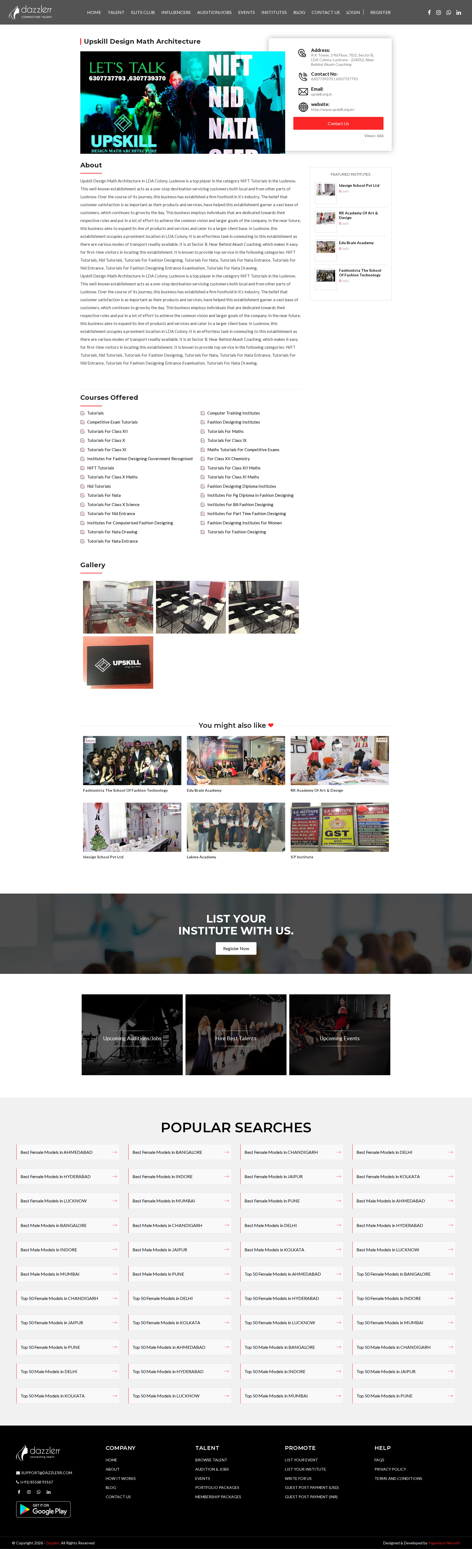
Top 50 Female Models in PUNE (50, 1347)
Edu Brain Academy (356, 243)
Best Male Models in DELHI (270, 1225)
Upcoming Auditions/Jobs (132, 1038)
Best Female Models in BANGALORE (167, 1152)
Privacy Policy (390, 1469)
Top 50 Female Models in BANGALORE (393, 1273)
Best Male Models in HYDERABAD (389, 1225)
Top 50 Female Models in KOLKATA (166, 1322)
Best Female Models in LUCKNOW (53, 1200)
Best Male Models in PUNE (158, 1273)
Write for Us (298, 1478)
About (113, 1469)
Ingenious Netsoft (444, 1543)
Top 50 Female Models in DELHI (162, 1298)
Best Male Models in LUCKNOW (387, 1249)
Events (202, 1478)
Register (380, 12)
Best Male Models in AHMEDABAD (390, 1200)
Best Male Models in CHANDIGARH (167, 1225)
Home (111, 1460)
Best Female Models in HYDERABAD (55, 1176)
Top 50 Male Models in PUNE (384, 1395)
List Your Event (301, 1460)
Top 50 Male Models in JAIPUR (385, 1371)
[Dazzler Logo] (30, 12)
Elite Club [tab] (143, 12)
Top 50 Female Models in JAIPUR (51, 1322)
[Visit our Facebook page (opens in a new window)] (429, 12)
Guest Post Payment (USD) (312, 1487)
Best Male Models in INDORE (48, 1249)
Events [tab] (246, 12)
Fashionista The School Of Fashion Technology (360, 272)
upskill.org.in (321, 94)
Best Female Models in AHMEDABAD (56, 1152)
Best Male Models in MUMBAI (49, 1273)
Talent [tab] (116, 12)
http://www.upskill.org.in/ (333, 109)
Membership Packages (218, 1496)
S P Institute (302, 857)
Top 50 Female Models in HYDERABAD (281, 1298)
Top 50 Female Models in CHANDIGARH (59, 1298)
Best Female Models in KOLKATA (388, 1176)
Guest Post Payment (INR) (311, 1496)
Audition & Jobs (212, 1469)
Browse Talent (211, 1460)
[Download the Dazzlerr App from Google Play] (43, 1508)
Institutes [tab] (274, 12)
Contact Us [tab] (326, 12)
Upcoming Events (340, 1038)
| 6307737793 (346, 78)
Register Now (236, 948)
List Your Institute (305, 1469)
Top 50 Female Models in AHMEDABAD (282, 1273)
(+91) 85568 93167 (36, 1482)
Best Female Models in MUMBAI (163, 1200)
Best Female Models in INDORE (162, 1176)
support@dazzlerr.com (46, 1472)
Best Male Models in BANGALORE (53, 1225)
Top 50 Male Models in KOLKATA (52, 1395)
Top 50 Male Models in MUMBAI (276, 1395)
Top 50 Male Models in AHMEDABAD (168, 1347)
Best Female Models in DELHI (384, 1152)
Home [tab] (94, 12)
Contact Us (338, 123)
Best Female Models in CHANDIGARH (281, 1152)
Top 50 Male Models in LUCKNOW (165, 1395)
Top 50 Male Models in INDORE (274, 1371)
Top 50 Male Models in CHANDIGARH (393, 1347)
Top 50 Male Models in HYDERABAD (167, 1371)
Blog (111, 1487)
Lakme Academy (201, 857)
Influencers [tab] (176, 12)
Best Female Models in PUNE (272, 1200)
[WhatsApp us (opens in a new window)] (448, 12)
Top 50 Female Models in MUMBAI (389, 1322)
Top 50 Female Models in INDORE (388, 1298)
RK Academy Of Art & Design (358, 215)
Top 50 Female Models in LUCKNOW (279, 1322)
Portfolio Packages (217, 1487)
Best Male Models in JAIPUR (159, 1249)
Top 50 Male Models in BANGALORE (279, 1347)
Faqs (379, 1460)
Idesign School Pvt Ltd (359, 185)
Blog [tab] (299, 12)
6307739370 (322, 78)
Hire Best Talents (235, 1038)
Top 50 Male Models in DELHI (48, 1371)
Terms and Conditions (398, 1478)
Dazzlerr (52, 1543)
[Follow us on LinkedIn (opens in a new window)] (458, 12)
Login (353, 12)
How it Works (121, 1478)
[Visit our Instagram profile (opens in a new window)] (438, 12)
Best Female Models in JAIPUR (273, 1176)
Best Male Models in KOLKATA (274, 1249)
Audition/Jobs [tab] (214, 12)
